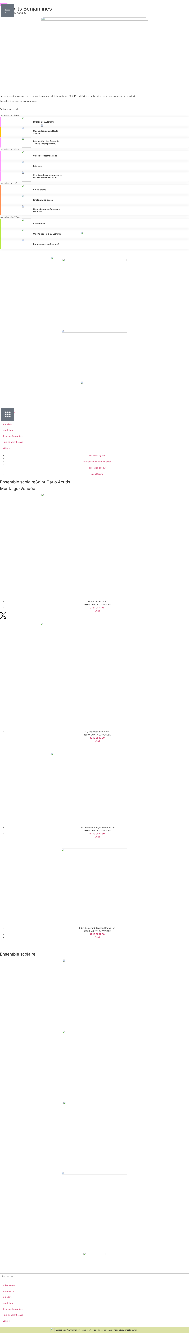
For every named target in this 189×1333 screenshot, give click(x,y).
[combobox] (94, 1276)
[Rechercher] (2, 1281)
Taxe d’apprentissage (13, 442)
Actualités (7, 1297)
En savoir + (133, 1330)
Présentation (9, 1285)
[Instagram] (10, 841)
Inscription (8, 430)
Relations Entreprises (13, 436)
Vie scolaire (8, 1291)
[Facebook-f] (3, 745)
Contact (6, 448)
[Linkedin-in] (17, 841)
